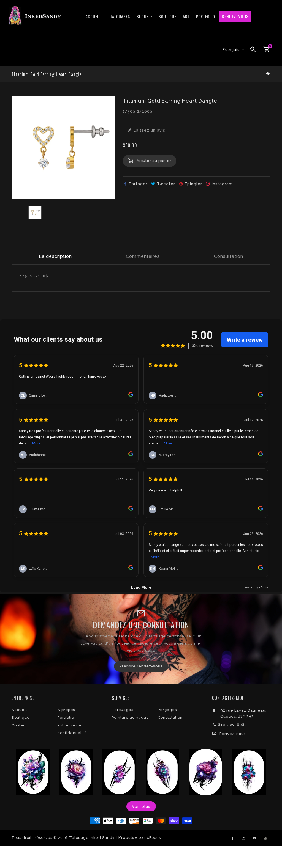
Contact (19, 725)
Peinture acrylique (130, 717)
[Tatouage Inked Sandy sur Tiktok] (265, 837)
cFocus (154, 838)
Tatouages (122, 710)
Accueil (19, 710)
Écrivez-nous (232, 734)
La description (55, 256)
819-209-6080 (232, 725)
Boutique (21, 717)
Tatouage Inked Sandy (92, 838)
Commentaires (143, 256)
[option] (35, 212)
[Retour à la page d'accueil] (268, 74)
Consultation (228, 256)
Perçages (167, 710)
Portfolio (66, 717)
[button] (234, 49)
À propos (66, 710)
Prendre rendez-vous (141, 666)
